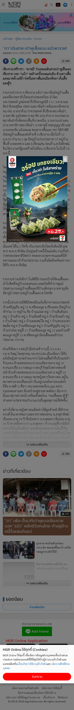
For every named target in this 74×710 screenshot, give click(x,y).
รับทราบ (37, 676)
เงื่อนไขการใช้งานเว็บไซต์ (32, 663)
